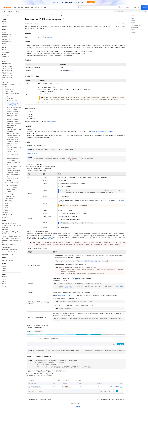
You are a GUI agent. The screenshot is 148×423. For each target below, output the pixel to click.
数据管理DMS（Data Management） (67, 295)
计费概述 (70, 70)
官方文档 (4, 11)
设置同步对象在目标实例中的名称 (93, 261)
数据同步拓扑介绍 (51, 121)
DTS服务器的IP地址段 (50, 239)
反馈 (78, 406)
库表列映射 (93, 292)
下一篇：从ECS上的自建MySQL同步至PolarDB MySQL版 (109, 399)
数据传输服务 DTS (12, 11)
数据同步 (57, 15)
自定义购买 (50, 37)
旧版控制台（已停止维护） (48, 15)
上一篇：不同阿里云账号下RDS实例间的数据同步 (39, 399)
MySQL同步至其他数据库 (66, 15)
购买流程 (44, 145)
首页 (26, 15)
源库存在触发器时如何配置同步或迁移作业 (102, 131)
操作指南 (39, 15)
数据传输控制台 (33, 153)
